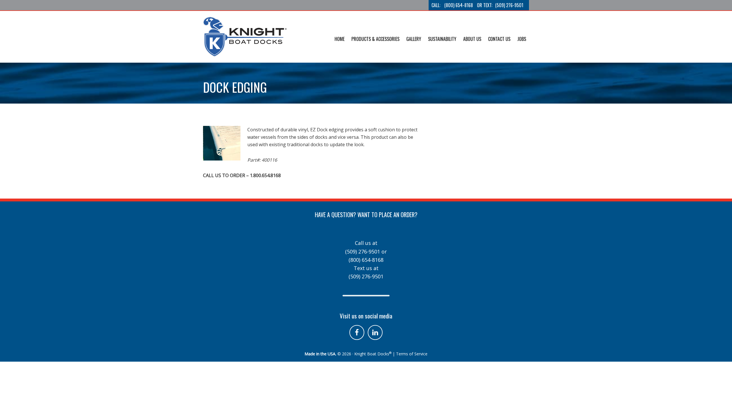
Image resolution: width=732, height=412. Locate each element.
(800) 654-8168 (458, 5)
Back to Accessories (228, 118)
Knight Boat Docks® (246, 37)
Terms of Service (411, 353)
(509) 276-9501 (509, 5)
